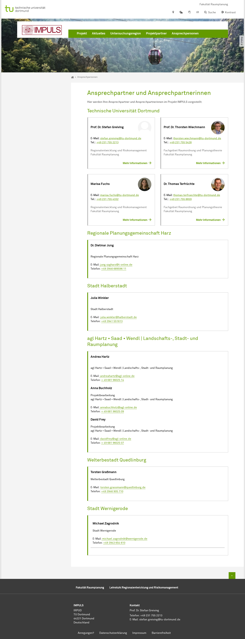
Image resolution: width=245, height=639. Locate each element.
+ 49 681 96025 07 (112, 443)
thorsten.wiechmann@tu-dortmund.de (197, 138)
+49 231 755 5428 (181, 142)
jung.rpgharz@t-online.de (116, 264)
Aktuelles (98, 33)
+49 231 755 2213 (107, 142)
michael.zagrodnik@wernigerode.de (124, 538)
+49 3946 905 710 (112, 491)
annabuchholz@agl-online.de (118, 407)
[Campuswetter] (181, 12)
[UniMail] (197, 12)
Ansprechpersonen (185, 33)
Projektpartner (156, 33)
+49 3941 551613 (112, 321)
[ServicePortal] (189, 12)
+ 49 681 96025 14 (112, 380)
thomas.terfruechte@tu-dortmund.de (196, 195)
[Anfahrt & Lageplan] (173, 12)
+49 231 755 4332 (107, 199)
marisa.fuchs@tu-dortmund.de (119, 195)
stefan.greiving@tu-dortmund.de (120, 138)
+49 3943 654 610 (114, 542)
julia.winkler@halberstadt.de (118, 317)
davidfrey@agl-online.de (115, 438)
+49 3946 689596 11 (113, 268)
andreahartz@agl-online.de (117, 376)
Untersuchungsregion (125, 33)
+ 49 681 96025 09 (112, 411)
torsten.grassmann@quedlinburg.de (122, 487)
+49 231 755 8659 (181, 199)
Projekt (82, 33)
